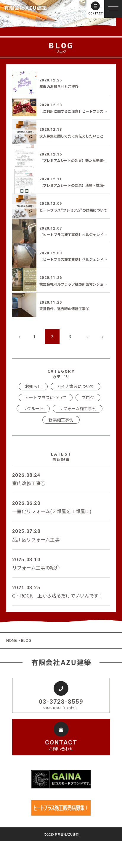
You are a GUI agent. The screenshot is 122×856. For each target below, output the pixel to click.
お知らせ (33, 386)
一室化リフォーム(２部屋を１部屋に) (52, 507)
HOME (12, 640)
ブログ (88, 397)
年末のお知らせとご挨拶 (58, 86)
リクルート (33, 408)
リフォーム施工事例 (77, 408)
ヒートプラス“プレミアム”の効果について (73, 209)
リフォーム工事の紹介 (36, 564)
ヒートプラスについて (45, 397)
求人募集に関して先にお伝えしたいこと (71, 135)
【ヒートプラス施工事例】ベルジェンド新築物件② (80, 234)
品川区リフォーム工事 (36, 535)
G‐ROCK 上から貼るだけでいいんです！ (57, 592)
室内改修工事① (28, 479)
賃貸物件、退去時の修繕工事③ (64, 308)
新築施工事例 (61, 420)
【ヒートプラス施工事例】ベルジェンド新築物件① (80, 259)
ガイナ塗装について (75, 386)
